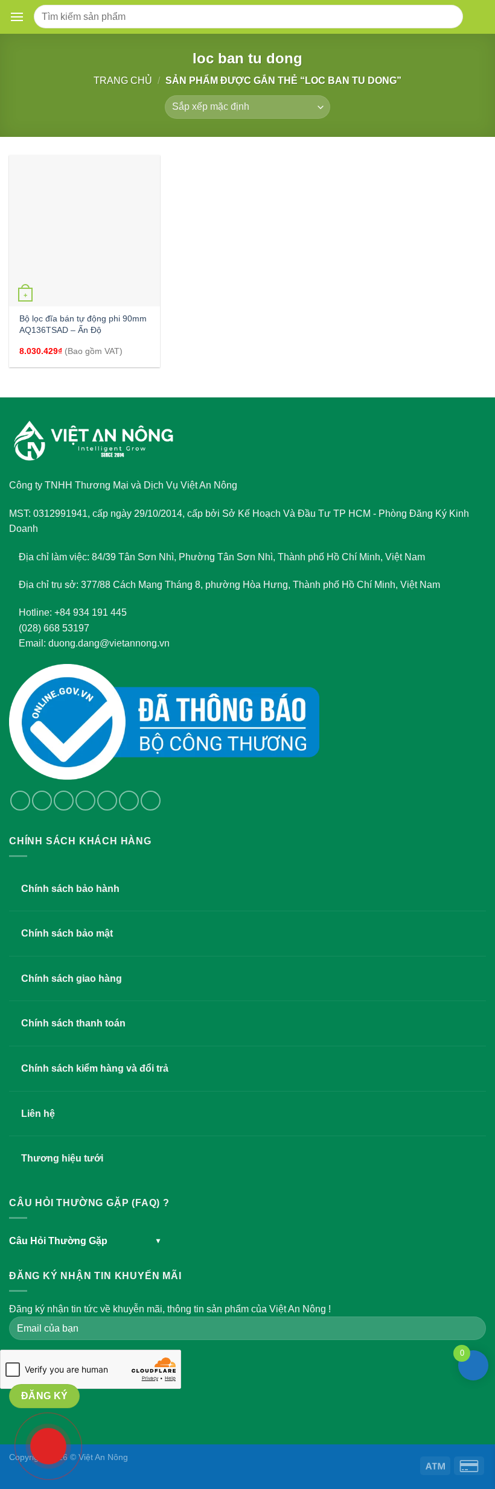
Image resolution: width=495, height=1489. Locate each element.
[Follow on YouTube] (151, 801)
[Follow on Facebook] (20, 801)
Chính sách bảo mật (67, 933)
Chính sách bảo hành (70, 889)
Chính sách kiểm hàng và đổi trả (94, 1068)
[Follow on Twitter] (64, 801)
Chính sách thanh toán (73, 1023)
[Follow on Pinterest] (129, 801)
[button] (17, 17)
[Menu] (19, 17)
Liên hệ (38, 1113)
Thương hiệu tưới (62, 1158)
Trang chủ (123, 80)
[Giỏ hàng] (476, 17)
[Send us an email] (85, 801)
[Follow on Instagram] (42, 801)
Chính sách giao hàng (71, 978)
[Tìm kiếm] (449, 16)
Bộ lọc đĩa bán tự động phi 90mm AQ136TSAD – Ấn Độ (83, 324)
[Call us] (107, 801)
